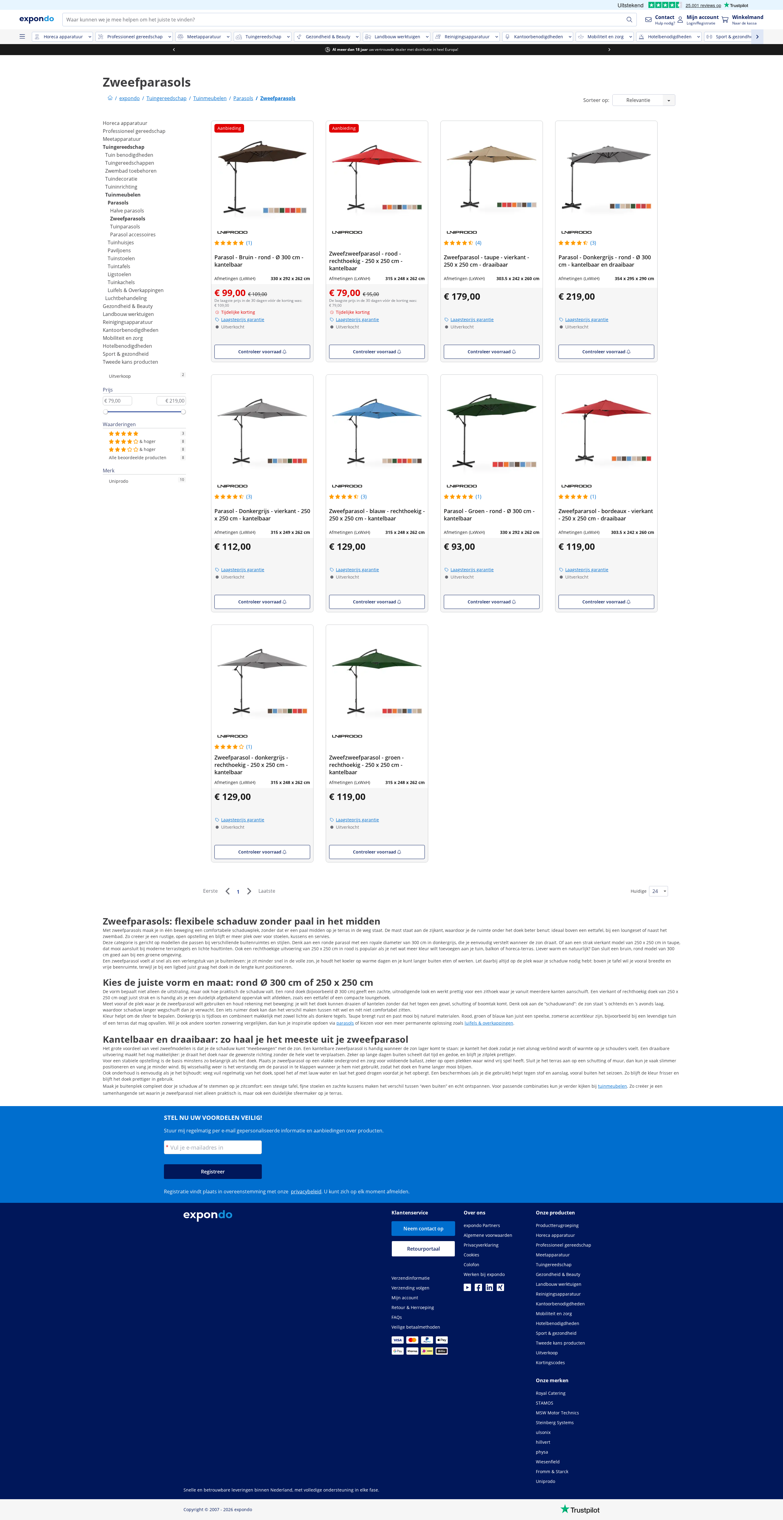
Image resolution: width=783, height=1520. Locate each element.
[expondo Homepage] (110, 98)
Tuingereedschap (123, 147)
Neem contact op (423, 1228)
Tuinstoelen (121, 258)
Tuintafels (119, 266)
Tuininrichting (121, 186)
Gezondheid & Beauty (128, 306)
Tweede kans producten (130, 361)
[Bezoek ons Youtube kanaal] (467, 1289)
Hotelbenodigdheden (127, 346)
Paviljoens (119, 250)
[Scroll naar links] (173, 49)
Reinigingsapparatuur (128, 322)
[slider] (105, 412)
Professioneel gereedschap (134, 131)
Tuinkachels (121, 282)
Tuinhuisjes (121, 242)
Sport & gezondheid (126, 354)
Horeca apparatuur (125, 123)
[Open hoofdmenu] (22, 36)
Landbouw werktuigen (128, 314)
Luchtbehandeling (126, 298)
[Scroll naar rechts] (609, 49)
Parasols (118, 202)
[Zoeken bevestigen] (629, 19)
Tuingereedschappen (129, 163)
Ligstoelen (119, 274)
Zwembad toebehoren (131, 170)
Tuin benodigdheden (129, 155)
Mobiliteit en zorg (123, 338)
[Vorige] (227, 891)
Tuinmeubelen (123, 194)
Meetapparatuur (122, 139)
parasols (345, 1023)
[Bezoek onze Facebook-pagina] (478, 1289)
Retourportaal (423, 1248)
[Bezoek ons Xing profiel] (500, 1289)
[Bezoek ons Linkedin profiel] (489, 1289)
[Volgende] (248, 891)
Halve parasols (127, 210)
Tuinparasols (125, 226)
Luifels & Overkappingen (136, 290)
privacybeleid (306, 1191)
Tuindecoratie (121, 178)
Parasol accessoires (133, 234)
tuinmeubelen (612, 1086)
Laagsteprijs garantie (242, 319)
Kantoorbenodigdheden (130, 330)
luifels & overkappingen (489, 1023)
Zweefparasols (127, 218)
